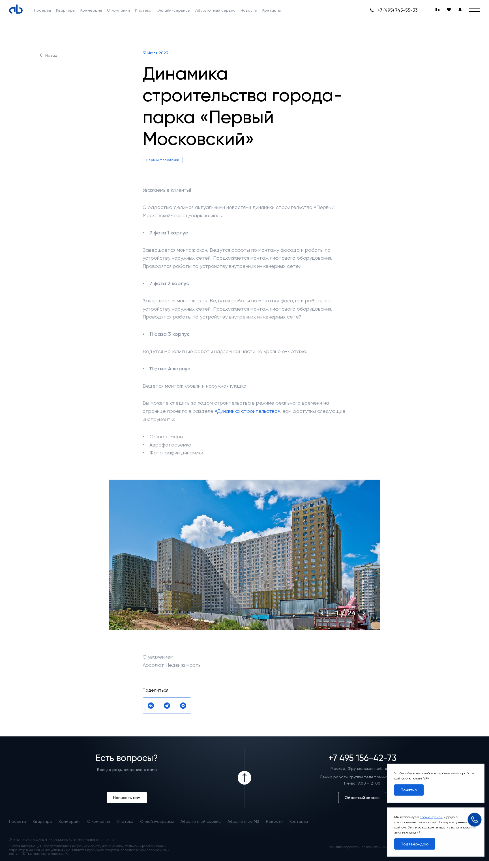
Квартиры (65, 10)
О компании (118, 10)
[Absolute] (16, 9)
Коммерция (91, 10)
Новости (249, 10)
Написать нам (126, 797)
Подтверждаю (415, 843)
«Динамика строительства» (247, 411)
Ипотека (143, 10)
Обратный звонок (362, 797)
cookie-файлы (431, 817)
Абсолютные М (243, 821)
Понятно (409, 790)
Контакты (271, 10)
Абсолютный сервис (215, 10)
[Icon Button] (244, 778)
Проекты (42, 10)
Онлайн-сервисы (173, 10)
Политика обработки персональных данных (362, 847)
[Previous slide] (322, 613)
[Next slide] (363, 613)
